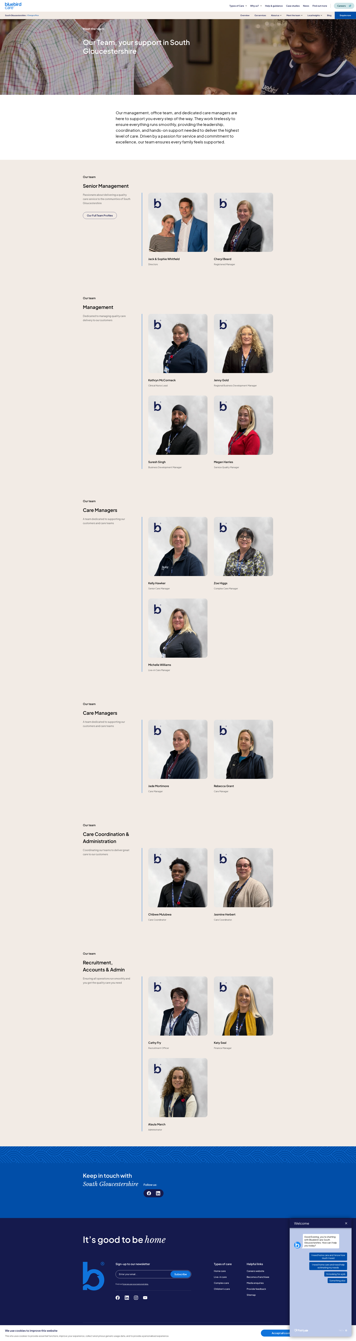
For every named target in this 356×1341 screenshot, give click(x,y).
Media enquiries (255, 1282)
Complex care (221, 1282)
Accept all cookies (283, 1333)
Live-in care (220, 1276)
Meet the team (293, 15)
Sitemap (251, 1294)
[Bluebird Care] (13, 8)
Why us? (254, 5)
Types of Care (236, 5)
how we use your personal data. (136, 1284)
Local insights (313, 15)
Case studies (293, 5)
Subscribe (180, 1274)
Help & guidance (274, 5)
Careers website (255, 1271)
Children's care (222, 1288)
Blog (329, 15)
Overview (244, 15)
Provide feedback (256, 1288)
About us (275, 15)
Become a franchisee (258, 1276)
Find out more (319, 5)
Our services (260, 15)
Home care (220, 1271)
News (306, 5)
